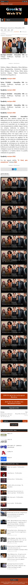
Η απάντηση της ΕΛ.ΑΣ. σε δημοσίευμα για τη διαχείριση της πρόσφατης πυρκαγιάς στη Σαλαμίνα (17, 514)
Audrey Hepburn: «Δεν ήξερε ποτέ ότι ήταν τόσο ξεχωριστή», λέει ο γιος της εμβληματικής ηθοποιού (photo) (16, 539)
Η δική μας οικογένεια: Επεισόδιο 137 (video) (12, 389)
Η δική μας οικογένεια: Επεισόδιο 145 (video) (12, 246)
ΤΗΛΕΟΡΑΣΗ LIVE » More (10, 430)
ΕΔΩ (15, 162)
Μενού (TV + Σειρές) (7, 4)
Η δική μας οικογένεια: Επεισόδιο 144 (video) (12, 275)
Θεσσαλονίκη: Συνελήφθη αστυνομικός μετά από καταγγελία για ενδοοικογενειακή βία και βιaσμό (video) (17, 547)
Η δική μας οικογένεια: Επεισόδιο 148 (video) (12, 203)
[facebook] (23, 1)
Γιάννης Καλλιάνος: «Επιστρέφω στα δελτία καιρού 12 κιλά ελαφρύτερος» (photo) (16, 531)
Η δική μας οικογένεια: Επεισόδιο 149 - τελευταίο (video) (14, 187)
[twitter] (25, 1)
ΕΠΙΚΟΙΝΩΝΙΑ (15, 582)
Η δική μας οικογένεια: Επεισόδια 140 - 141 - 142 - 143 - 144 (14, 345)
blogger (25, 421)
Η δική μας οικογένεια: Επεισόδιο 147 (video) (12, 217)
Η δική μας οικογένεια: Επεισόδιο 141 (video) (12, 318)
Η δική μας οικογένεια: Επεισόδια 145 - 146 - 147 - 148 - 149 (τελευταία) (14, 260)
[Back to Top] (17, 580)
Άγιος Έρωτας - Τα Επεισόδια (14, 473)
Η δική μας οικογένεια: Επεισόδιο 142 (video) (12, 304)
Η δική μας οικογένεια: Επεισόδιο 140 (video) (12, 332)
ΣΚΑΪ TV (9, 457)
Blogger (23, 583)
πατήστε (11, 78)
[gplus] (26, 1)
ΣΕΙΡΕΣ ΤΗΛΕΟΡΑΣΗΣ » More (11, 464)
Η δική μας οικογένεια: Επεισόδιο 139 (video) (12, 360)
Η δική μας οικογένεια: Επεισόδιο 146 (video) (12, 232)
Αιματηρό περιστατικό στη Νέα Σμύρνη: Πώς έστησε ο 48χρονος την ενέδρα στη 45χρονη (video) (16, 565)
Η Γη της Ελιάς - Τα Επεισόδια (14, 479)
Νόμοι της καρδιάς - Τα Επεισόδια (15, 467)
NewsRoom (16, 31)
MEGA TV (9, 433)
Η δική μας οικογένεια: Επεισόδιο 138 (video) (12, 374)
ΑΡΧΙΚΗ (2, 582)
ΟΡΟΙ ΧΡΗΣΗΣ (8, 582)
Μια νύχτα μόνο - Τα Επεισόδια (15, 497)
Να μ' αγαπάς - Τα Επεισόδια (14, 503)
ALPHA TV (10, 451)
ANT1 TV (9, 439)
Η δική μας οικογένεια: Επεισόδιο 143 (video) (12, 290)
